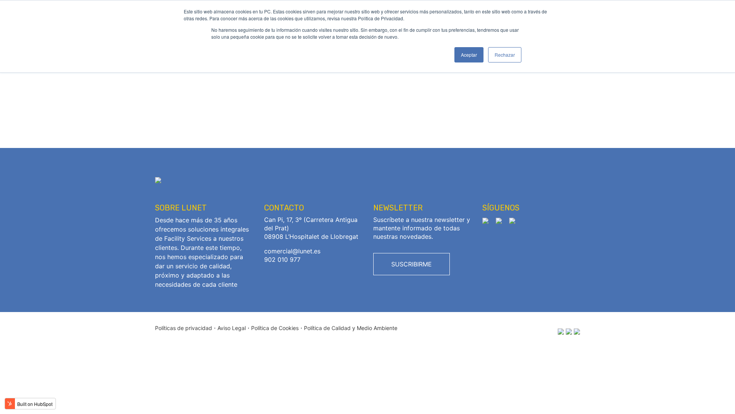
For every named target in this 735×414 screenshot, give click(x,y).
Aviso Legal (231, 328)
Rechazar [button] (505, 54)
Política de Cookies (275, 328)
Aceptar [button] (469, 54)
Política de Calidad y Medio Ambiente (350, 328)
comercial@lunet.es (292, 251)
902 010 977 (282, 259)
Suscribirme (411, 264)
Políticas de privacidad (183, 328)
